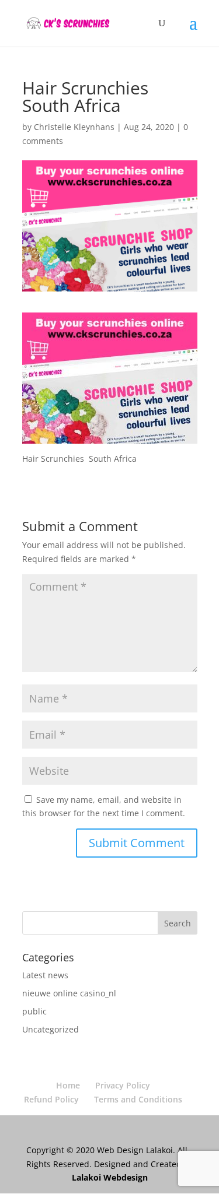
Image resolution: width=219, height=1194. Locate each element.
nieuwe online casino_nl (69, 993)
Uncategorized (50, 1029)
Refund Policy (51, 1099)
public (34, 1011)
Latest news (45, 975)
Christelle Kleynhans (74, 126)
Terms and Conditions (138, 1099)
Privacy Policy (122, 1085)
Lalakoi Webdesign (110, 1177)
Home (68, 1085)
